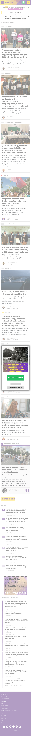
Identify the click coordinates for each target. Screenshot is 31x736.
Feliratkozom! (15, 377)
